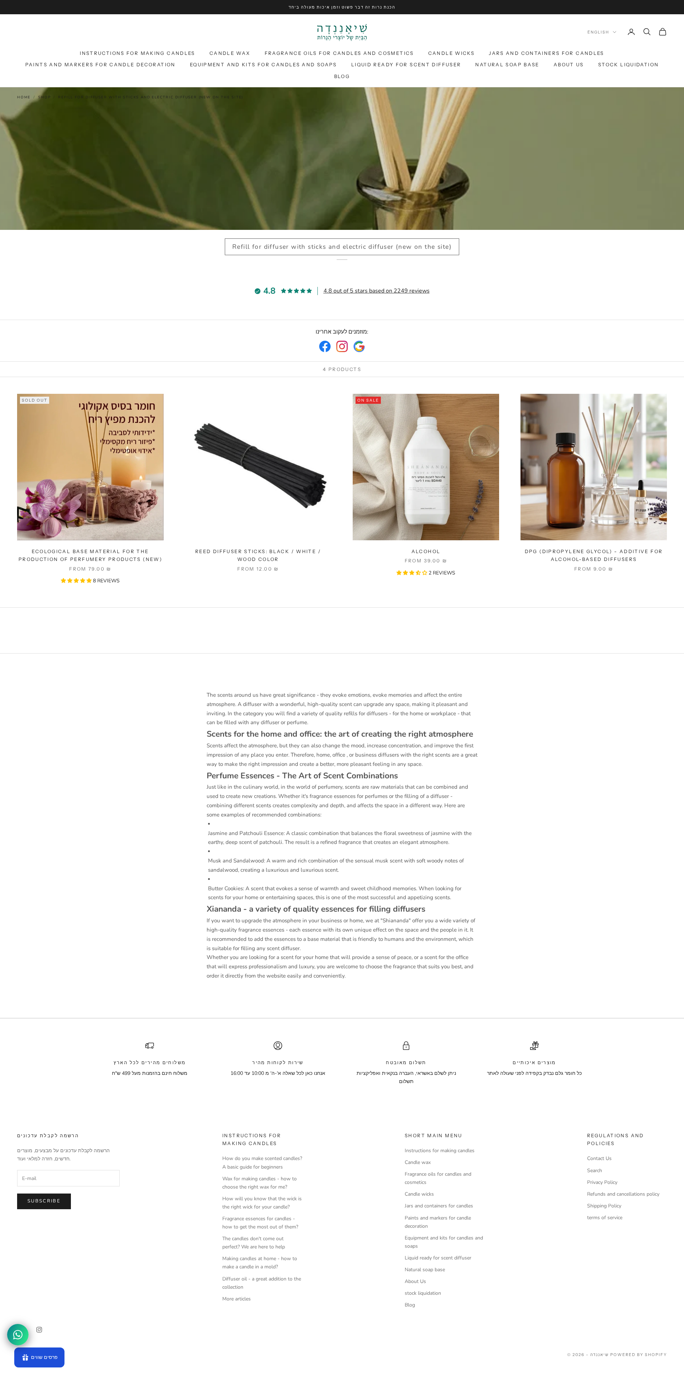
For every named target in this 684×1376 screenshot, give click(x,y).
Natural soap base (507, 64)
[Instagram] (342, 346)
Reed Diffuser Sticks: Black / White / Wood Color (258, 555)
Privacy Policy (602, 1182)
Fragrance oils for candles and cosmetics (339, 53)
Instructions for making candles (137, 53)
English (598, 32)
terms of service (604, 1217)
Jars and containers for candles (546, 53)
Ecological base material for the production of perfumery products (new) (90, 555)
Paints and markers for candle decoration (100, 64)
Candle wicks (451, 53)
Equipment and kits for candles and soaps (263, 64)
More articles (236, 1298)
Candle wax (229, 53)
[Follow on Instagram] (39, 1329)
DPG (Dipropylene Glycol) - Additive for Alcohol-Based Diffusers (594, 555)
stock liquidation (628, 64)
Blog (342, 76)
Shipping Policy (604, 1205)
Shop (44, 97)
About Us (569, 64)
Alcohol (426, 551)
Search (594, 1170)
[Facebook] (325, 346)
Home (24, 97)
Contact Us (599, 1158)
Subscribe (44, 1201)
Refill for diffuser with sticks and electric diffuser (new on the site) (150, 97)
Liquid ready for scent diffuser (406, 64)
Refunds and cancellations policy (623, 1194)
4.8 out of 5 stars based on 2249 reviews (376, 291)
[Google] (359, 346)
